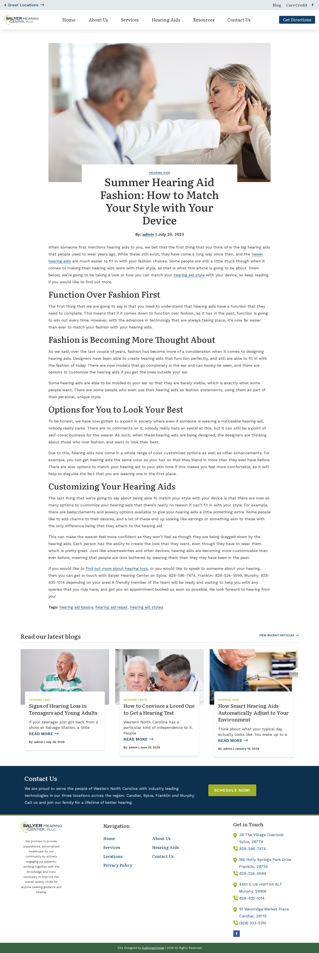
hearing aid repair (111, 607)
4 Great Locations (21, 5)
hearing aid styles (146, 607)
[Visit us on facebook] (312, 4)
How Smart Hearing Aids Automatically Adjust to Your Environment (253, 712)
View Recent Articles (276, 635)
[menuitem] (277, 5)
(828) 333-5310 (252, 923)
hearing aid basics (76, 607)
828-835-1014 (252, 898)
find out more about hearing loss (117, 568)
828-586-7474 (252, 848)
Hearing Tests (135, 699)
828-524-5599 (252, 873)
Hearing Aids (159, 172)
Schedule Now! (232, 790)
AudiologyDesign (153, 948)
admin (148, 234)
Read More (41, 733)
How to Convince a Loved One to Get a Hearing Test (159, 709)
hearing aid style (189, 275)
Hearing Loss (39, 699)
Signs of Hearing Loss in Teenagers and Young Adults (63, 709)
